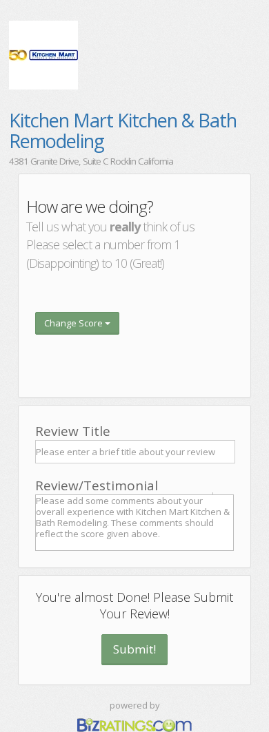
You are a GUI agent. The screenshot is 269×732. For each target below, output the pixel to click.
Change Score (74, 323)
